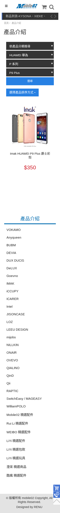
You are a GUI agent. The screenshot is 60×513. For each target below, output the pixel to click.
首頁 (6, 23)
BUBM (11, 245)
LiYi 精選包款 (15, 449)
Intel (9, 306)
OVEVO (12, 360)
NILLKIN (12, 345)
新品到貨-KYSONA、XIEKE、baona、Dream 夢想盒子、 (26, 16)
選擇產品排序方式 (21, 92)
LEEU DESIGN (17, 329)
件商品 (56, 488)
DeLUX (11, 268)
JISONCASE (15, 314)
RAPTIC (12, 391)
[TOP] (56, 501)
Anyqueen (13, 237)
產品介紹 (16, 23)
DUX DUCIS (15, 260)
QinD (10, 375)
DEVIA (11, 253)
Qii (8, 383)
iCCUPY (12, 291)
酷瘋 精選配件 (16, 475)
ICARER (12, 299)
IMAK (10, 283)
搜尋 (30, 81)
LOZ (9, 322)
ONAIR (11, 352)
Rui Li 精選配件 (17, 423)
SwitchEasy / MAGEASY (24, 398)
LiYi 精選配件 (15, 441)
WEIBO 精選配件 (18, 432)
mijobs (11, 337)
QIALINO (13, 368)
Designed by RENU (29, 507)
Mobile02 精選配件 (19, 415)
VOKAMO (13, 230)
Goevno (12, 276)
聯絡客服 (56, 494)
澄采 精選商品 (16, 467)
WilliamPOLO (16, 406)
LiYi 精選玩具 (15, 458)
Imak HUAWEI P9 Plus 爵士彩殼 (30, 155)
